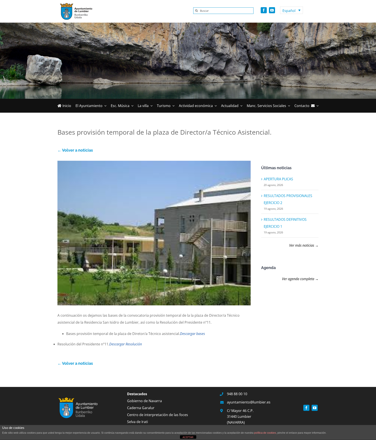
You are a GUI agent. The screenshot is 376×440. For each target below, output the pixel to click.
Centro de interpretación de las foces (157, 414)
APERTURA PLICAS (278, 179)
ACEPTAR (188, 437)
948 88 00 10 (237, 393)
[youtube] (272, 10)
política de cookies (265, 432)
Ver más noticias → (304, 245)
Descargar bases (192, 333)
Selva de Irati (137, 421)
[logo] (74, 4)
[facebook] (264, 10)
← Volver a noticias (75, 150)
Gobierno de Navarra (144, 400)
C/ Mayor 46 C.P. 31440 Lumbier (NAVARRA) (240, 416)
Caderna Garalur (140, 407)
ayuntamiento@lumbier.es (248, 402)
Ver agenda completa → (300, 278)
